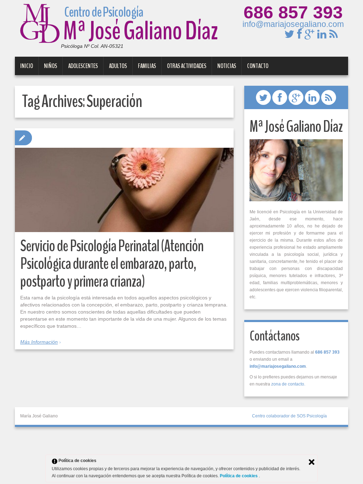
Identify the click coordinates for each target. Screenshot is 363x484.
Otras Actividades (186, 66)
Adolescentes (83, 66)
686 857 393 (293, 12)
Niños (50, 66)
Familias (147, 66)
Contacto (257, 66)
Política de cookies (239, 475)
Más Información (39, 342)
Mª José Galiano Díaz (140, 29)
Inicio (26, 66)
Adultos (118, 66)
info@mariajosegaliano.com (293, 24)
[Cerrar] (311, 462)
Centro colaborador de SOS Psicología (289, 415)
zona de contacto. (288, 384)
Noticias (226, 66)
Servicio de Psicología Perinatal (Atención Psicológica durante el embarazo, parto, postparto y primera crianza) (111, 263)
